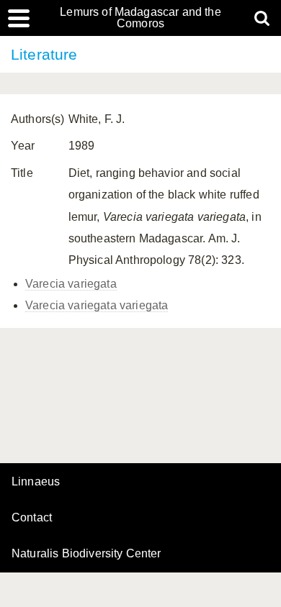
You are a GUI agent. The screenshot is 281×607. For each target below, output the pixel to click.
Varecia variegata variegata (96, 305)
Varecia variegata (71, 284)
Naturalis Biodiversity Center (86, 554)
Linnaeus (36, 482)
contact (32, 517)
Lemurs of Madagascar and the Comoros (140, 17)
